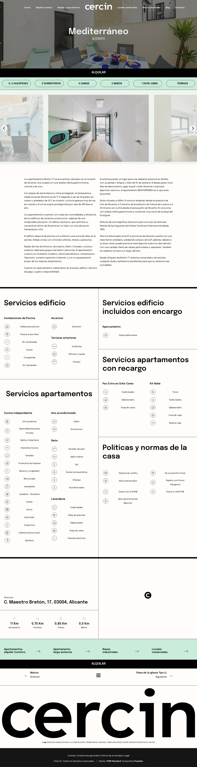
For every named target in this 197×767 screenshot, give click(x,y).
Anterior (35, 675)
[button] (147, 595)
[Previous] (4, 128)
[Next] (193, 128)
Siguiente (151, 675)
